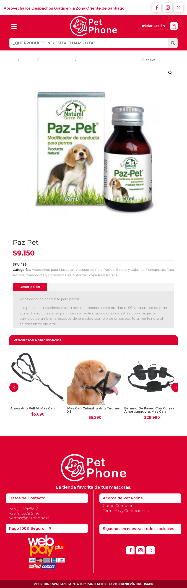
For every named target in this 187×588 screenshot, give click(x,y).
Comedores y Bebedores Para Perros (56, 275)
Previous (13, 387)
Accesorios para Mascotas (53, 270)
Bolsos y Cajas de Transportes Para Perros (109, 60)
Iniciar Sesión (153, 26)
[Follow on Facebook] (156, 7)
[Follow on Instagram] (167, 7)
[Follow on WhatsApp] (178, 7)
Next (175, 387)
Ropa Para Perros (102, 275)
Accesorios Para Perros (57, 60)
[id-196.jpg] (174, 32)
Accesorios (28, 60)
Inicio (13, 60)
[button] (170, 73)
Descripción (30, 287)
